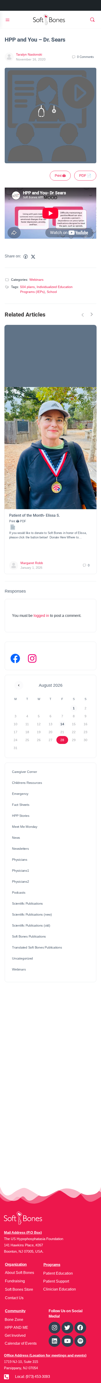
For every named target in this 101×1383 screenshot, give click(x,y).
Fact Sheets (20, 805)
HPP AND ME (16, 1328)
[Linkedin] (54, 1341)
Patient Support (56, 1281)
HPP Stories (20, 816)
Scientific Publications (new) (32, 914)
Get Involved (15, 1335)
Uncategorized (22, 958)
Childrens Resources (27, 783)
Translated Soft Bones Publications (37, 947)
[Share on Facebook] (25, 257)
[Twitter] (67, 1327)
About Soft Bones (19, 1273)
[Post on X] (33, 257)
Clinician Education (59, 1289)
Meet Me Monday (24, 826)
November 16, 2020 (31, 59)
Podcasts (18, 892)
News (16, 837)
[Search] (92, 19)
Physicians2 (20, 881)
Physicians (19, 859)
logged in (41, 616)
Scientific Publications (27, 903)
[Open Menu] (7, 19)
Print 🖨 (60, 176)
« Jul (18, 685)
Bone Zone (14, 1320)
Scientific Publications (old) (31, 925)
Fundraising (15, 1281)
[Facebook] (15, 658)
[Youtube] (67, 1341)
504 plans (27, 287)
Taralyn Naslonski (29, 54)
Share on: (13, 256)
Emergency (20, 794)
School (52, 292)
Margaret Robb (31, 563)
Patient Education (58, 1273)
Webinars (36, 279)
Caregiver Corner (24, 772)
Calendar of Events (21, 1343)
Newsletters (20, 848)
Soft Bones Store (19, 1289)
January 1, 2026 (31, 567)
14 (62, 724)
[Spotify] (80, 1341)
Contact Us (14, 1298)
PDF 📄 (85, 176)
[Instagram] (32, 658)
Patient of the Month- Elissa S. (34, 515)
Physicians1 (20, 870)
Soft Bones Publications (29, 936)
